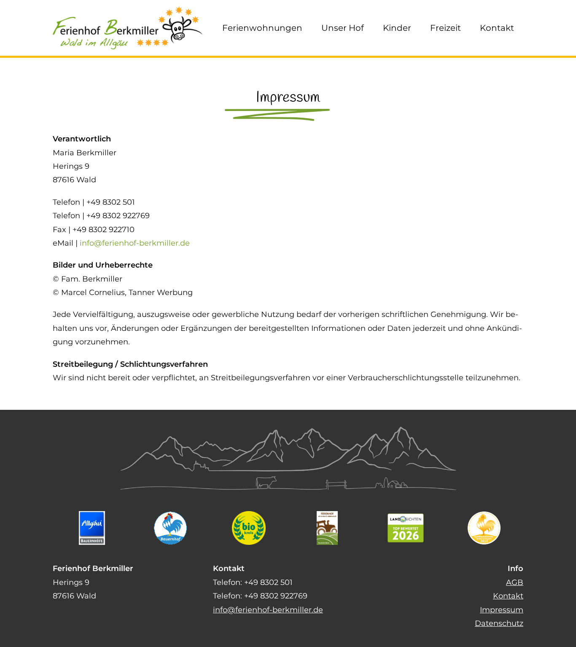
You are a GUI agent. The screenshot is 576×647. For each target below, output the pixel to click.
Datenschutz (499, 623)
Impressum (501, 610)
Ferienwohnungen (262, 28)
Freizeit (445, 28)
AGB (514, 582)
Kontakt (497, 28)
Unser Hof (342, 28)
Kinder (397, 28)
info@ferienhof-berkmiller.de (135, 243)
